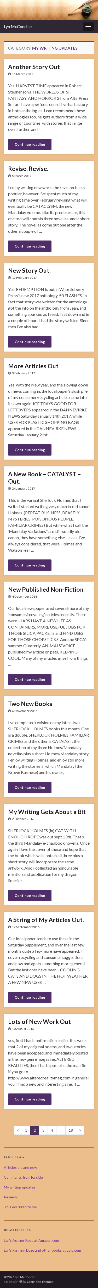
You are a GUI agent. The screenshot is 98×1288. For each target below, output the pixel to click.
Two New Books (30, 703)
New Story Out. (29, 270)
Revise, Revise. (28, 168)
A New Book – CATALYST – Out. (44, 477)
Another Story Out (34, 66)
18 (71, 1130)
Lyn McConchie (18, 26)
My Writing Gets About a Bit (47, 811)
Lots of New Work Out (39, 1021)
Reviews (11, 1197)
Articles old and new (20, 1167)
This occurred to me (20, 1207)
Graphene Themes (40, 1282)
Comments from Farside (23, 1177)
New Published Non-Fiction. (46, 589)
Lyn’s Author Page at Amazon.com (31, 1240)
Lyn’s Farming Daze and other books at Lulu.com (42, 1250)
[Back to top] (86, 1276)
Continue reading (30, 144)
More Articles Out (33, 366)
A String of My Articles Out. (46, 919)
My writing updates (20, 1187)
